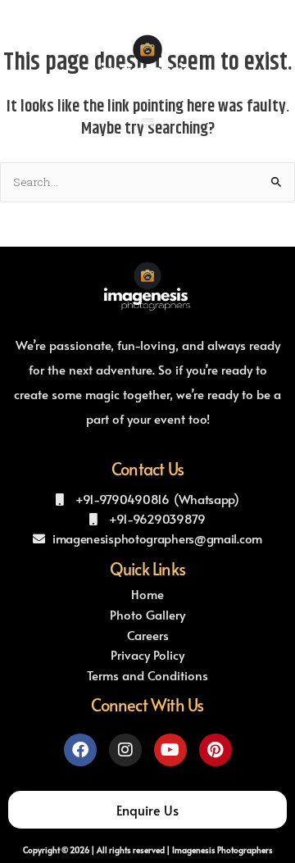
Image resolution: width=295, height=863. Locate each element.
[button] (147, 120)
